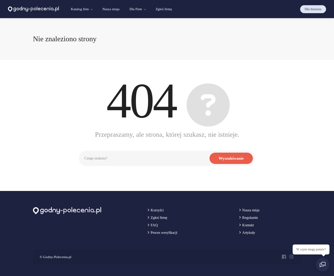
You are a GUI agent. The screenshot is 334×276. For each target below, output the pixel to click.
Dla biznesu (313, 9)
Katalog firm (80, 9)
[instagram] (291, 257)
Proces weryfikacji (164, 232)
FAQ (154, 225)
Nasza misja (111, 9)
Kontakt (248, 225)
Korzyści (157, 210)
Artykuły (248, 232)
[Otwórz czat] (322, 264)
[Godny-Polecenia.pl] (33, 9)
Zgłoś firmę (164, 9)
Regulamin (250, 218)
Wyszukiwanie (231, 158)
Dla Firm (136, 9)
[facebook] (284, 257)
